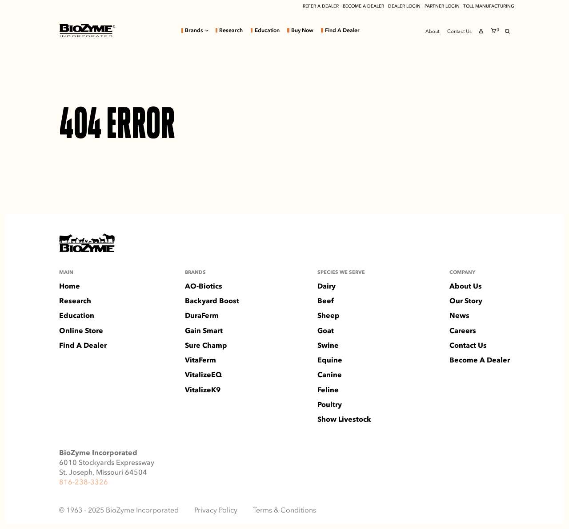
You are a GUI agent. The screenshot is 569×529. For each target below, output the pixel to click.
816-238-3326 (83, 482)
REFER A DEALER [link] (321, 6)
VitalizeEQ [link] (203, 374)
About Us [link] (465, 286)
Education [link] (267, 30)
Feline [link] (328, 390)
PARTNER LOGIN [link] (442, 6)
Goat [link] (325, 330)
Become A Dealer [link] (479, 360)
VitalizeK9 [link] (202, 390)
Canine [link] (329, 374)
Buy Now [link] (302, 30)
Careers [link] (462, 330)
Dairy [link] (326, 286)
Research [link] (231, 30)
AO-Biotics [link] (203, 286)
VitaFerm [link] (200, 360)
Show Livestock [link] (344, 419)
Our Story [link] (465, 301)
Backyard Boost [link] (212, 301)
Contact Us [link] (459, 31)
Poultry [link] (329, 404)
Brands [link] (194, 30)
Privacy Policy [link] (215, 510)
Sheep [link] (328, 315)
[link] (87, 30)
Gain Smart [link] (204, 330)
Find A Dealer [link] (342, 30)
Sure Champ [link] (206, 345)
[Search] (507, 31)
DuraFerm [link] (202, 315)
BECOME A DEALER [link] (363, 6)
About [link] (432, 31)
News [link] (459, 315)
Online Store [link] (81, 330)
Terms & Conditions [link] (284, 510)
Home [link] (69, 286)
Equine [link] (329, 360)
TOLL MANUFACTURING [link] (488, 6)
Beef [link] (325, 301)
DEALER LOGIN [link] (404, 6)
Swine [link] (328, 345)
